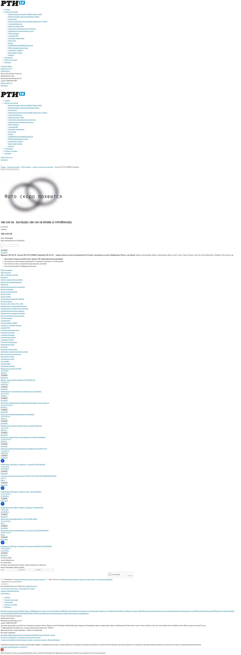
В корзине (4, 252)
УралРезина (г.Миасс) (15, 50)
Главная (7, 9)
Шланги (11, 55)
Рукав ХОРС (5, 361)
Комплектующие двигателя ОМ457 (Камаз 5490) (25, 14)
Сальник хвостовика (8, 332)
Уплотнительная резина (9, 342)
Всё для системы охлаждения (11, 354)
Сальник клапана (6, 318)
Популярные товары (8, 366)
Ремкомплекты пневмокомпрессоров (21, 31)
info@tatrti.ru (5, 71)
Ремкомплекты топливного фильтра (13, 313)
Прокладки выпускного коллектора (13, 287)
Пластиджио (12, 19)
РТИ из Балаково (6, 270)
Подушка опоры (6, 301)
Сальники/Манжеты (15, 24)
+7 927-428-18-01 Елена (9, 589)
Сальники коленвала (8, 335)
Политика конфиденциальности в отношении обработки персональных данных (28, 635)
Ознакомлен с (23, 579)
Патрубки (4, 347)
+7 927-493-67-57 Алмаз (26, 589)
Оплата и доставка (11, 60)
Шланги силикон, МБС (16, 26)
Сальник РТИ (5, 328)
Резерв (10, 43)
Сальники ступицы (7, 340)
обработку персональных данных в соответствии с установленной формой (86, 579)
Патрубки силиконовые (16, 38)
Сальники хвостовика (8, 337)
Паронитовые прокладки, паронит (12, 299)
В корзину (4, 250)
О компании (9, 57)
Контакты (8, 62)
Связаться (4, 85)
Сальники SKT (13, 36)
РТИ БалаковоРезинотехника (18, 48)
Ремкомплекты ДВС (7, 345)
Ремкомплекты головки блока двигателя (14, 308)
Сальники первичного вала (10, 330)
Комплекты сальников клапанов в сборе (14, 352)
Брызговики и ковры (15, 53)
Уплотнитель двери (7, 356)
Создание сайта (6, 647)
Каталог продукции (11, 12)
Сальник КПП (5, 321)
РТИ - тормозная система (9, 275)
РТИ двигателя (6, 273)
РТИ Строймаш (13, 33)
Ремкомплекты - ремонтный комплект (13, 306)
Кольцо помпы (6, 297)
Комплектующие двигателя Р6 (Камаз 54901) (23, 17)
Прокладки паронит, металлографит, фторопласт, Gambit (27, 21)
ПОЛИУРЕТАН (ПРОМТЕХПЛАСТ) (20, 45)
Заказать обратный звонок (10, 591)
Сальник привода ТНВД (9, 323)
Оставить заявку (6, 66)
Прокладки (4, 284)
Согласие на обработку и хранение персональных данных (21, 637)
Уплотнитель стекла (7, 359)
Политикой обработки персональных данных (29, 579)
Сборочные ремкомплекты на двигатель (22, 29)
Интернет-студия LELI (19, 647)
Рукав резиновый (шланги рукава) (12, 316)
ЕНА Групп (12, 41)
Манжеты (4, 277)
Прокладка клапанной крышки (11, 282)
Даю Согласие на (78, 579)
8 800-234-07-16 (6, 69)
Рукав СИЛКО (6, 364)
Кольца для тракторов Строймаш (43, 167)
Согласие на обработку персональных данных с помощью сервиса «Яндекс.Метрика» (30, 640)
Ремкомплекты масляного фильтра (12, 311)
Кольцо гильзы (6, 294)
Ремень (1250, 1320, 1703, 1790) (12, 304)
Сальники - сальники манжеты (11, 325)
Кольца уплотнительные (9, 292)
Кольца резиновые (7, 289)
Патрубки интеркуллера (9, 349)
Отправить (5, 584)
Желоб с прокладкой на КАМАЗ (12, 280)
